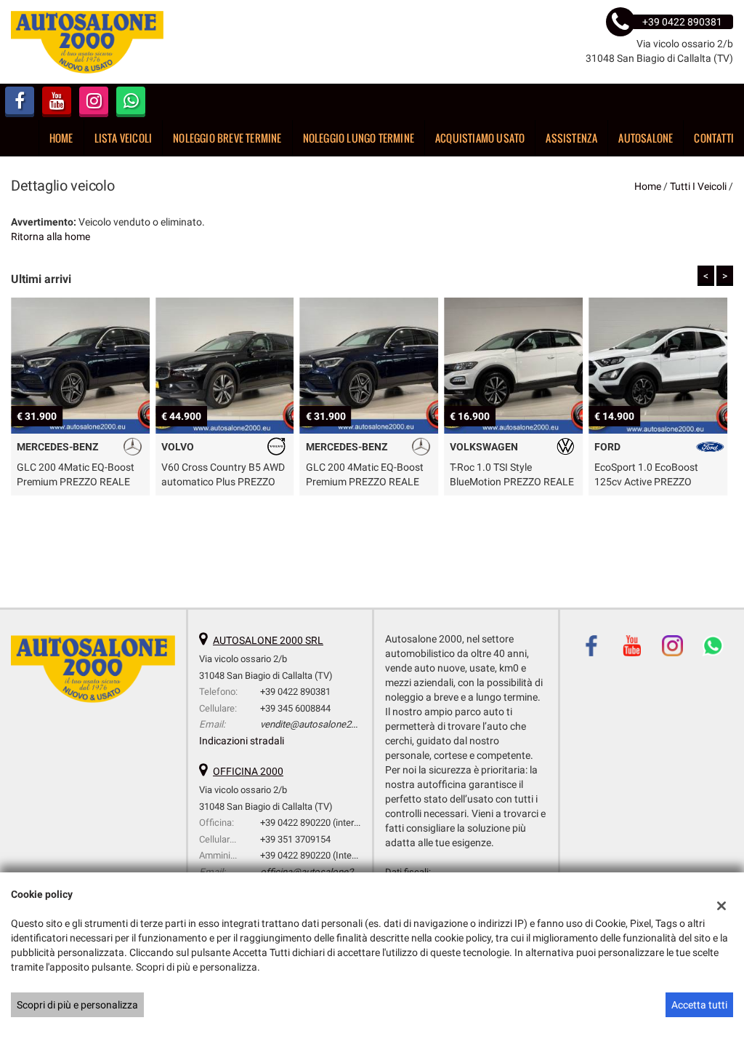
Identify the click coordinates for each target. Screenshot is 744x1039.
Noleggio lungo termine (358, 138)
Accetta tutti (699, 1005)
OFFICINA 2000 (248, 771)
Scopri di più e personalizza (77, 1005)
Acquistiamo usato (480, 138)
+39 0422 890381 (295, 691)
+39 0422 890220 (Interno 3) (318, 855)
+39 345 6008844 (295, 708)
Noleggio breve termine (227, 138)
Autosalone (645, 138)
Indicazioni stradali (241, 741)
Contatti (714, 138)
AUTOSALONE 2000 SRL (268, 640)
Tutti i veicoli (698, 186)
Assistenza (571, 138)
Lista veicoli (123, 138)
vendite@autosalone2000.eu (319, 724)
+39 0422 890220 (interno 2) (317, 822)
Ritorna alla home (50, 236)
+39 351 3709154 (295, 839)
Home (61, 138)
